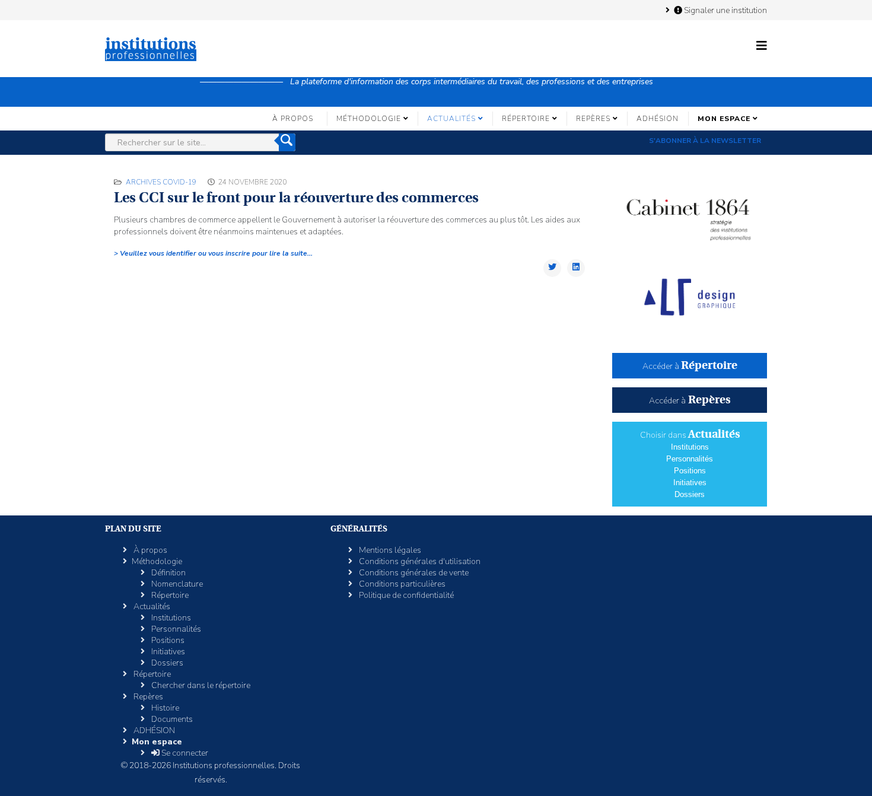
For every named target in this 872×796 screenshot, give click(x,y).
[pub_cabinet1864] (689, 214)
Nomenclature (176, 584)
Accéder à (689, 366)
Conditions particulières (401, 584)
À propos (292, 118)
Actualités (451, 118)
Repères (593, 118)
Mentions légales (389, 550)
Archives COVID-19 (161, 182)
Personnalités (689, 458)
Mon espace (724, 118)
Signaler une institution (724, 10)
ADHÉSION (658, 118)
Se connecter (184, 753)
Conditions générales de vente (413, 572)
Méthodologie (368, 118)
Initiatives (689, 482)
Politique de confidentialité (405, 595)
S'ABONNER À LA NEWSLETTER (705, 140)
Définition (167, 572)
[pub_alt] (689, 297)
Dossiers (689, 494)
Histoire (164, 708)
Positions (690, 470)
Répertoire (526, 118)
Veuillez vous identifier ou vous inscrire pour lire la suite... (215, 253)
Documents (171, 719)
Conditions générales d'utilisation (418, 561)
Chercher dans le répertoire (199, 685)
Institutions (690, 446)
